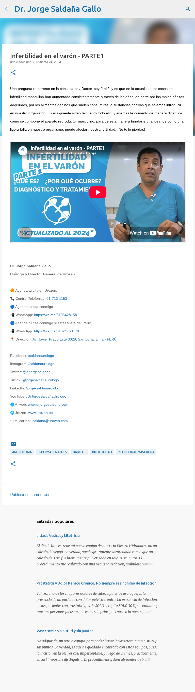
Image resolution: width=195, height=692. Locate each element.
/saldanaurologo (41, 356)
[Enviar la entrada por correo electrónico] (13, 446)
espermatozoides (52, 452)
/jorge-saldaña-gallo (42, 388)
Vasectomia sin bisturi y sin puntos (65, 631)
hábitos (79, 452)
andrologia (22, 452)
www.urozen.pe (40, 413)
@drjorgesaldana (37, 372)
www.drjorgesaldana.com (48, 404)
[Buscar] (108, 9)
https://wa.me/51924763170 (56, 331)
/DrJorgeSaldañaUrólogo (46, 396)
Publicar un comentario (30, 495)
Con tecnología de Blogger (100, 685)
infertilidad (102, 452)
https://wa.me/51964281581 (56, 315)
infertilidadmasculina (136, 452)
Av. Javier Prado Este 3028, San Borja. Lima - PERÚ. (75, 339)
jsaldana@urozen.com (50, 421)
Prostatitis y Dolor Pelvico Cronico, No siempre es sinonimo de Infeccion (96, 583)
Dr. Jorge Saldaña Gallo (57, 8)
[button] (13, 72)
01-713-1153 (56, 298)
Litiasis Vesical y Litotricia (58, 536)
